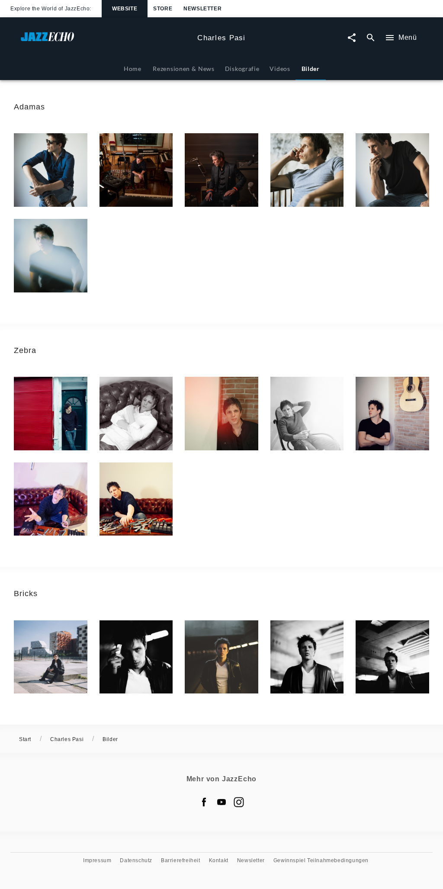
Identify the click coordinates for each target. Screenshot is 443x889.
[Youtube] (221, 802)
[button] (50, 170)
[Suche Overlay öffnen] (370, 38)
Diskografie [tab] (242, 68)
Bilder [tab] (311, 68)
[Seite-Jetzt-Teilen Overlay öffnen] (351, 38)
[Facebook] (204, 802)
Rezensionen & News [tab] (183, 68)
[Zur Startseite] (105, 41)
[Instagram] (238, 802)
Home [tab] (132, 68)
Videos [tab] (280, 68)
